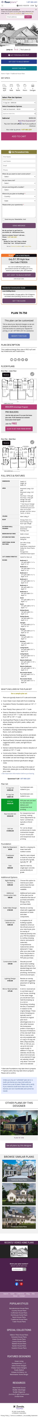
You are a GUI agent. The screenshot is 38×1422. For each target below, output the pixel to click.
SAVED (21, 6)
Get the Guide (19, 301)
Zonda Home (19, 1396)
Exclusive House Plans (19, 1337)
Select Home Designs (19, 1366)
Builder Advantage (19, 1390)
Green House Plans (19, 1339)
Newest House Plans (19, 1344)
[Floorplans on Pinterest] (21, 1284)
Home (3, 73)
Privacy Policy (29, 13)
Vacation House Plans (19, 1348)
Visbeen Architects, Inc (19, 1372)
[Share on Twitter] (23, 359)
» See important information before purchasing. (17, 774)
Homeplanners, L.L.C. (19, 1363)
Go (24, 1269)
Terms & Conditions (16, 13)
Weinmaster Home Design (19, 1374)
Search (5, 1294)
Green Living (19, 1361)
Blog (28, 1294)
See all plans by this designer (19, 1145)
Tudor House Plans (19, 1322)
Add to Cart (19, 136)
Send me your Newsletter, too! (15, 219)
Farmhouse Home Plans (19, 1315)
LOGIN (32, 6)
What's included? (7, 99)
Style (7, 73)
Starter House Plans (19, 1346)
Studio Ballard (19, 1370)
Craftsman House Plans (19, 1313)
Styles (12, 1294)
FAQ (33, 1294)
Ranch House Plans (19, 1317)
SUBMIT (28, 17)
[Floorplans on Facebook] (16, 1284)
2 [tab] (17, 48)
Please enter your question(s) (13, 205)
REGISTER (26, 6)
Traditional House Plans (18, 73)
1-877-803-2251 (31, 2)
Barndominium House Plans (19, 1308)
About (15, 1296)
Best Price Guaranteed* (27, 121)
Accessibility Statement (30, 1415)
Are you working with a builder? (13, 187)
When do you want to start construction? (16, 174)
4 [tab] (23, 48)
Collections (20, 1294)
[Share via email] (11, 359)
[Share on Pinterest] (26, 359)
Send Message (19, 225)
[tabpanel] (19, 34)
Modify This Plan (19, 68)
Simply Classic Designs (19, 1368)
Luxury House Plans (19, 1341)
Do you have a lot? (8, 180)
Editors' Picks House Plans (19, 1335)
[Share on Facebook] (19, 359)
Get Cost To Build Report (19, 275)
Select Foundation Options (12, 106)
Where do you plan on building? (13, 194)
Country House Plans (19, 1311)
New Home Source (19, 1388)
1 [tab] (14, 48)
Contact (22, 1296)
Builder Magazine (19, 1392)
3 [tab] (20, 48)
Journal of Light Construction (19, 1394)
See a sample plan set (19, 693)
